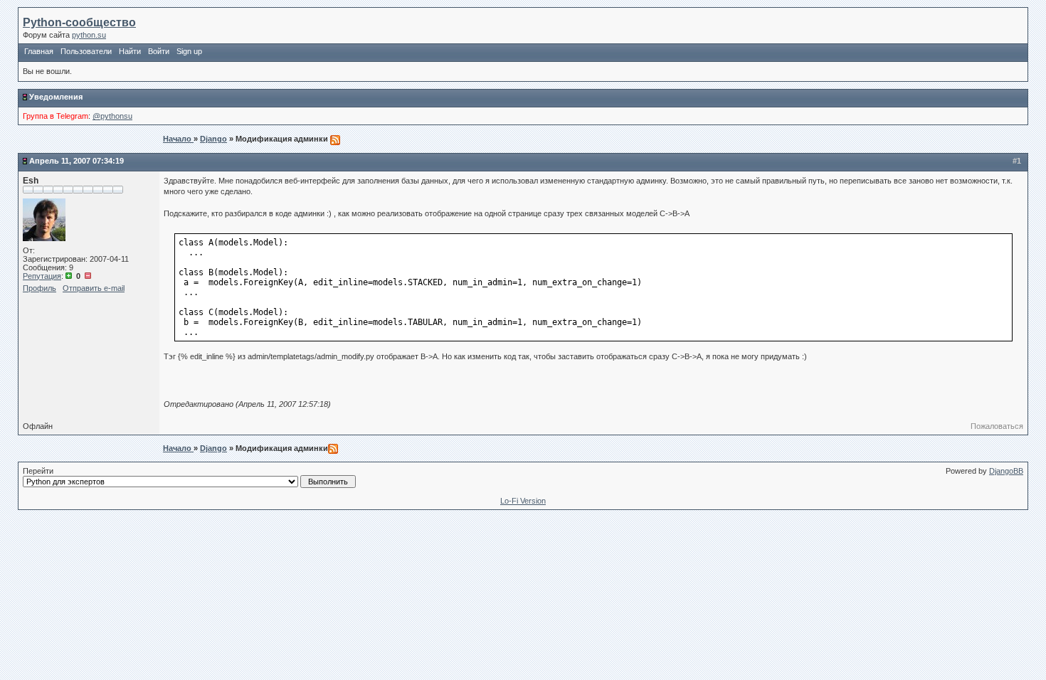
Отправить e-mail (94, 288)
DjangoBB (1006, 471)
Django (213, 138)
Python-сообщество (79, 22)
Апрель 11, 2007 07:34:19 (76, 160)
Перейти (38, 471)
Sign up (189, 51)
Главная (38, 51)
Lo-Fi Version (523, 500)
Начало (178, 138)
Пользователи (86, 51)
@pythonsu (112, 116)
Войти (158, 51)
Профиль (39, 288)
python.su (89, 35)
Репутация (42, 276)
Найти (130, 51)
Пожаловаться (997, 426)
